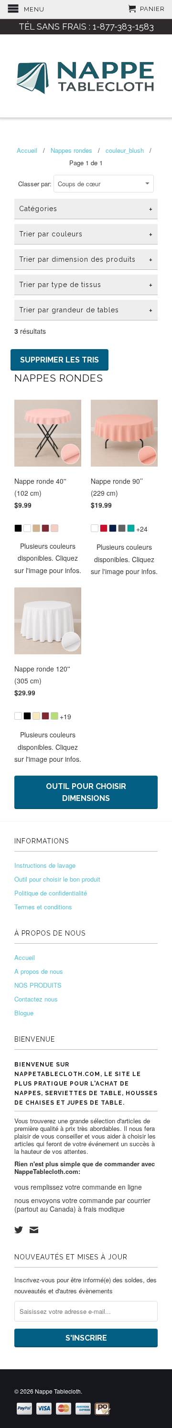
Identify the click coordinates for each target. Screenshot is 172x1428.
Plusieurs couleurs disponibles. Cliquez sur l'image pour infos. (47, 558)
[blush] (54, 528)
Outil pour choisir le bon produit (57, 879)
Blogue (23, 1012)
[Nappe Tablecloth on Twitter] (18, 1230)
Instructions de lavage (44, 865)
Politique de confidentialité (50, 892)
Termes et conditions (43, 906)
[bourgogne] (45, 528)
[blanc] (27, 528)
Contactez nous (36, 998)
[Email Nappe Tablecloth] (34, 1230)
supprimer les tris (59, 359)
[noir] (18, 528)
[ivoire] (36, 716)
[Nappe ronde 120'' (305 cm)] (47, 710)
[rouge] (104, 528)
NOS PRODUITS (38, 985)
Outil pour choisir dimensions (86, 792)
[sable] (36, 528)
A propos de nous (38, 971)
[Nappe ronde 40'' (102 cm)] (47, 522)
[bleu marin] (113, 528)
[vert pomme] (54, 716)
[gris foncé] (122, 528)
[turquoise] (131, 528)
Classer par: (36, 183)
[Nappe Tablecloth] (86, 76)
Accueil (24, 957)
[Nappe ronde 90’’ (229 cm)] (124, 522)
